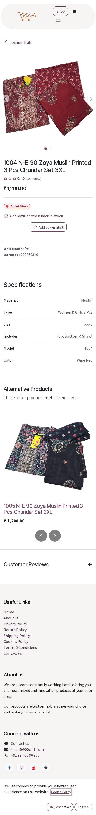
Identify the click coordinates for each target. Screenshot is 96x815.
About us (11, 617)
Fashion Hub (20, 42)
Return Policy (15, 629)
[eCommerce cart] (74, 11)
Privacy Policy (15, 623)
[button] (5, 98)
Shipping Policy (17, 635)
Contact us (13, 653)
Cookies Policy (16, 641)
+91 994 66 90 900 (25, 755)
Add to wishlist (51, 227)
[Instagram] (22, 768)
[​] (9, 768)
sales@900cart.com (27, 749)
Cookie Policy (61, 792)
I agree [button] (83, 807)
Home (9, 612)
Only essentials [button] (60, 807)
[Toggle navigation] (58, 21)
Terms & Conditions (20, 647)
